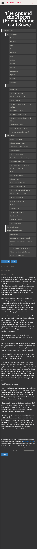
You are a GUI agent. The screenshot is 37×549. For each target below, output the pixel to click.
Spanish (13, 75)
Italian (12, 60)
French (12, 49)
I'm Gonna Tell (15, 216)
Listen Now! (14, 89)
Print (14, 261)
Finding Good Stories (17, 256)
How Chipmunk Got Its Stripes (20, 158)
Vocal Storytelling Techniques (20, 248)
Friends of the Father (17, 201)
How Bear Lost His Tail (17, 183)
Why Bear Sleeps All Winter (19, 128)
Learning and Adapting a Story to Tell (21, 243)
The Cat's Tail (14, 179)
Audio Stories (11, 86)
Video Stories (11, 136)
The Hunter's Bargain (17, 154)
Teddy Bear (14, 205)
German (13, 53)
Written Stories (12, 34)
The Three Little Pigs (17, 212)
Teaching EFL (14, 208)
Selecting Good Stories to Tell (20, 238)
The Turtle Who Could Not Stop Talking (20, 105)
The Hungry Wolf (15, 100)
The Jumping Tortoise (17, 161)
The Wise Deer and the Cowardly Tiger (20, 119)
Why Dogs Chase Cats (17, 175)
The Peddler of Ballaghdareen (20, 190)
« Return (6, 261)
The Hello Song (15, 150)
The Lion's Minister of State (19, 194)
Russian (12, 78)
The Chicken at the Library (19, 147)
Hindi (12, 56)
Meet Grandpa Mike (16, 139)
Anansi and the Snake (17, 197)
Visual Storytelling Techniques (20, 252)
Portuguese (14, 71)
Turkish (13, 82)
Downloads (14, 234)
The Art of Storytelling (17, 186)
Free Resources (8, 30)
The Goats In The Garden (18, 97)
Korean (12, 67)
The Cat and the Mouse (17, 143)
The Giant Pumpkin (16, 93)
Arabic (12, 45)
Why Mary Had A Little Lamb (19, 132)
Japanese (13, 64)
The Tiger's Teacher (16, 125)
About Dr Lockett (16, 220)
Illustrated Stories (13, 227)
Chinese (13, 41)
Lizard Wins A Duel (16, 111)
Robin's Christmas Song (18, 114)
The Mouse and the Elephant (19, 165)
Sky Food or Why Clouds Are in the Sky (21, 170)
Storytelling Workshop (14, 231)
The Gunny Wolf (15, 223)
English (12, 38)
